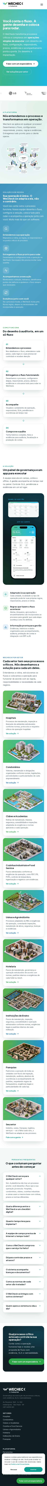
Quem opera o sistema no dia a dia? (21, 1307)
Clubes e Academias (11, 1423)
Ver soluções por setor (17, 71)
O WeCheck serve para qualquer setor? (17, 1177)
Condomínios (8, 1420)
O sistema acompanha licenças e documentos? (18, 1271)
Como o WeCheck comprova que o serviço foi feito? (20, 1246)
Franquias (7, 1439)
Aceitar (33, 1469)
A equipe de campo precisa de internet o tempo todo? (21, 1234)
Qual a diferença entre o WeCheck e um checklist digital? (18, 1209)
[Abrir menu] (41, 4)
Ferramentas (8, 1452)
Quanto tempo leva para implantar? (18, 1222)
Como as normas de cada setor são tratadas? (18, 1283)
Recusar (13, 1469)
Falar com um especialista (19, 63)
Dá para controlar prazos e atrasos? (19, 1259)
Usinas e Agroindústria (12, 1429)
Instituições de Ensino (11, 1436)
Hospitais (6, 1416)
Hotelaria (6, 1433)
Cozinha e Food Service (12, 1426)
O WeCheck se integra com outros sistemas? (19, 1295)
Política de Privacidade (20, 1464)
